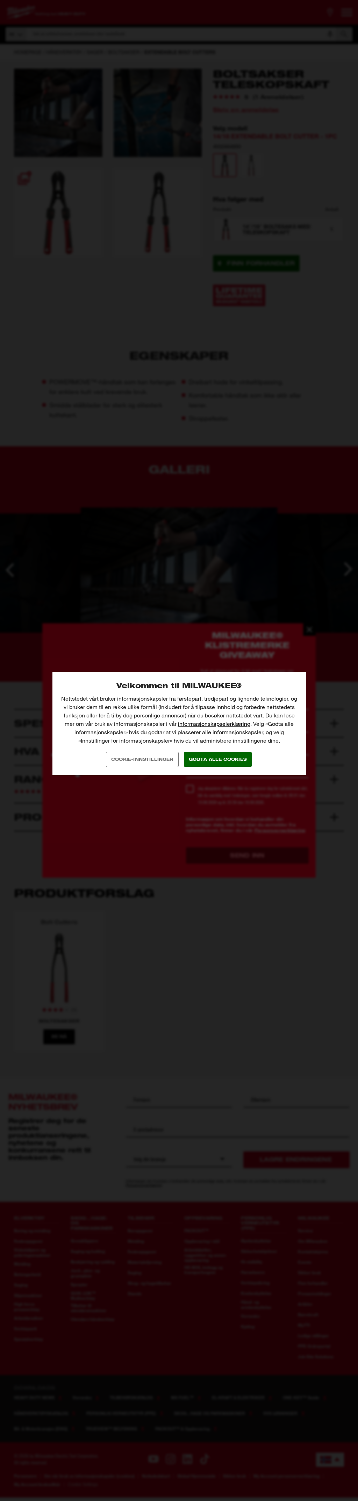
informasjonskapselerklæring (214, 724)
